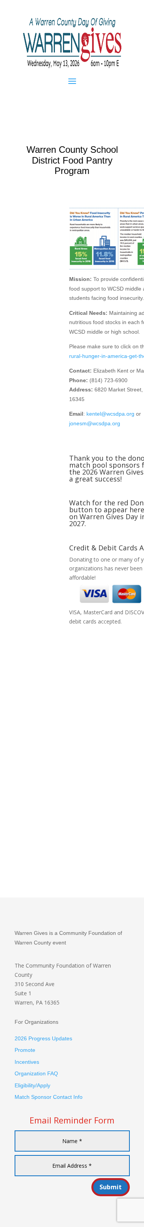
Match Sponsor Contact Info (49, 1097)
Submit (110, 1187)
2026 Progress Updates (43, 1038)
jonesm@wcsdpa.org (94, 423)
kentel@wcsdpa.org (110, 414)
